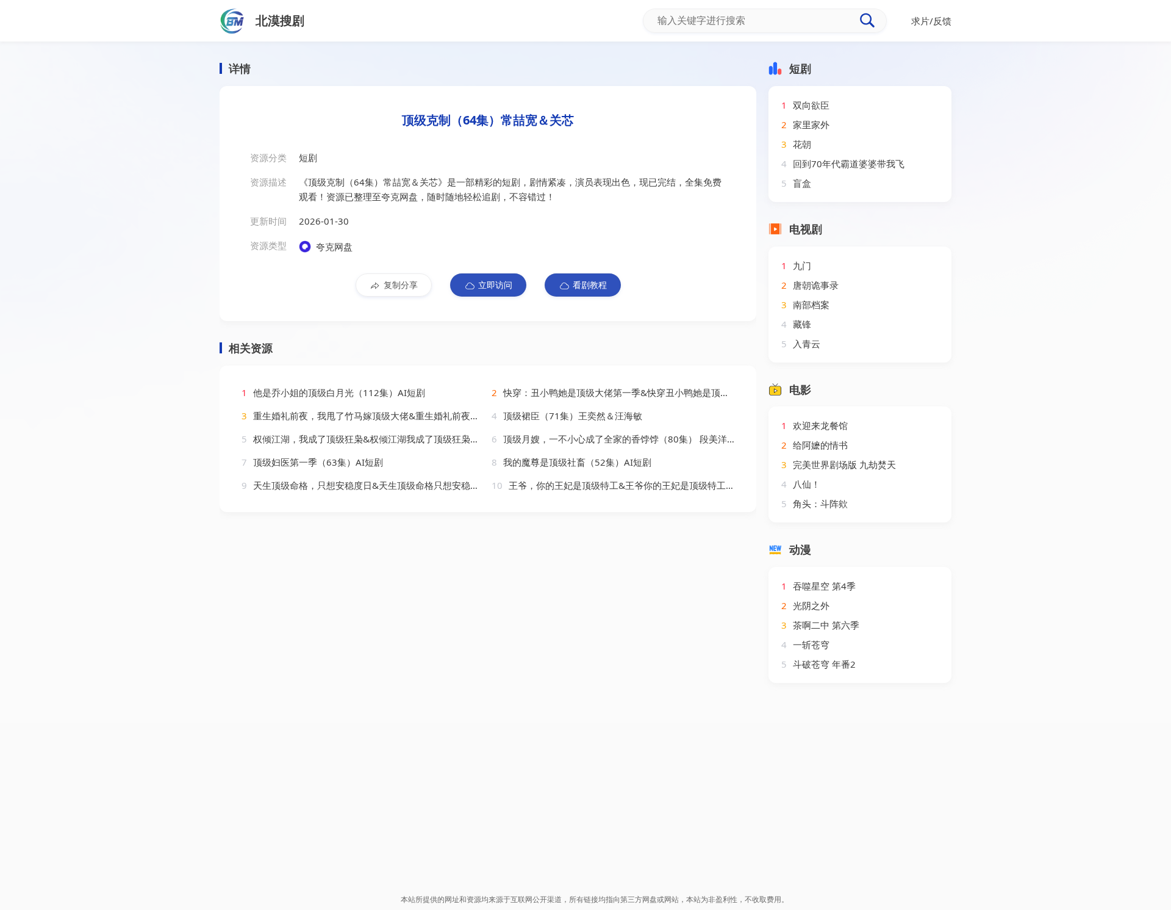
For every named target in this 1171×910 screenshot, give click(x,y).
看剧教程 (590, 285)
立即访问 (495, 285)
